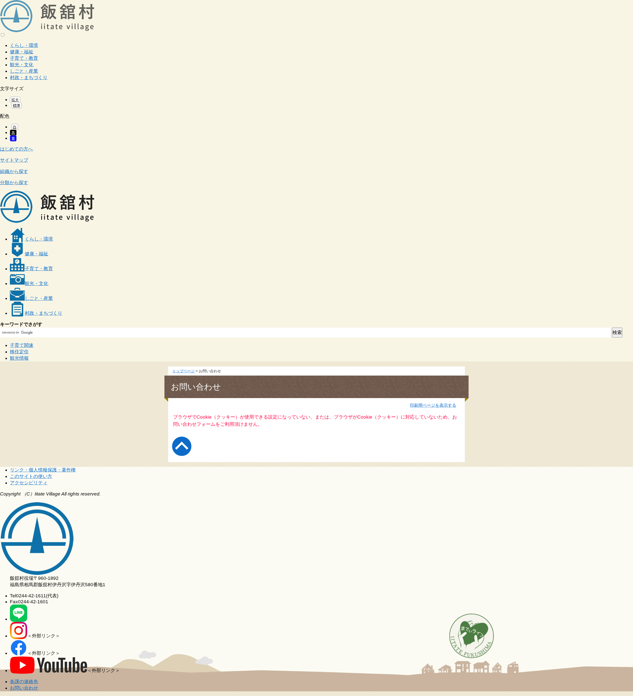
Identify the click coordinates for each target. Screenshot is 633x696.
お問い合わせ (24, 688)
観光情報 (19, 358)
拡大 (15, 100)
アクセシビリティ (28, 482)
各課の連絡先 (24, 681)
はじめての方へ (16, 149)
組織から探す (14, 171)
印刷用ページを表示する (433, 405)
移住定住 (19, 351)
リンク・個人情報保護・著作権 (43, 469)
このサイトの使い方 (31, 476)
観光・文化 (21, 64)
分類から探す (14, 182)
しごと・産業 (24, 71)
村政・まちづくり (28, 77)
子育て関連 (21, 345)
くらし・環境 (24, 45)
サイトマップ (14, 160)
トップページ (183, 371)
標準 (16, 105)
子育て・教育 (24, 58)
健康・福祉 (21, 51)
